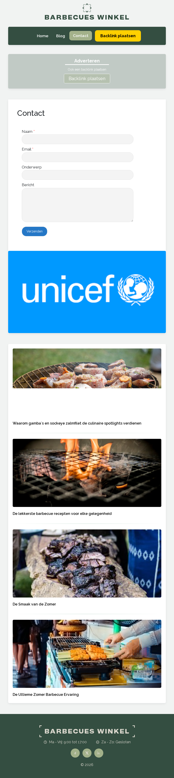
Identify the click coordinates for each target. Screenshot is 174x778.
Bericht (28, 185)
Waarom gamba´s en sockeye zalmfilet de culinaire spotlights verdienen (77, 423)
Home (42, 35)
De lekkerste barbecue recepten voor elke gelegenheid (62, 513)
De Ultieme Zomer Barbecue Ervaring (46, 694)
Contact (80, 35)
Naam (28, 131)
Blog (60, 35)
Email (27, 149)
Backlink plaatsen (87, 78)
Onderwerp (32, 167)
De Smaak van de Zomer (34, 604)
